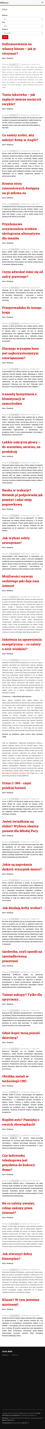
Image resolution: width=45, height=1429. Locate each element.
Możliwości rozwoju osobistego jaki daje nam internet (20, 581)
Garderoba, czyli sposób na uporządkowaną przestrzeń (22, 956)
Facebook (5, 1355)
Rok (3, 22)
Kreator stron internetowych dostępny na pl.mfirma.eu (20, 188)
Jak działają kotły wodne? (22, 908)
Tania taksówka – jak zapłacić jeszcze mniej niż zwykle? (21, 99)
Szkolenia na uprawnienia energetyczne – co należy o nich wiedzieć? (22, 644)
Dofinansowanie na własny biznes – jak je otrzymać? (19, 48)
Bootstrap (5, 1418)
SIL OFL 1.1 (26, 1423)
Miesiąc (5, 15)
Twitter (14, 1355)
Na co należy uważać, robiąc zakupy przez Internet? (18, 1208)
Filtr (5, 37)
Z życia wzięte (14, 204)
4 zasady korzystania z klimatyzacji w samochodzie (19, 398)
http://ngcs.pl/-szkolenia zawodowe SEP (15, 773)
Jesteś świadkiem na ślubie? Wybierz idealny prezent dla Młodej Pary (20, 826)
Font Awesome (6, 1423)
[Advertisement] (22, 1383)
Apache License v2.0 (8, 1420)
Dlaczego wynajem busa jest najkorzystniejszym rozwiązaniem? (20, 353)
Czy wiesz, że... (14, 64)
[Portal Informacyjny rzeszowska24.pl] (4, 2)
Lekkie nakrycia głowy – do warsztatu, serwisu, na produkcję (21, 447)
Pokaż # (5, 29)
